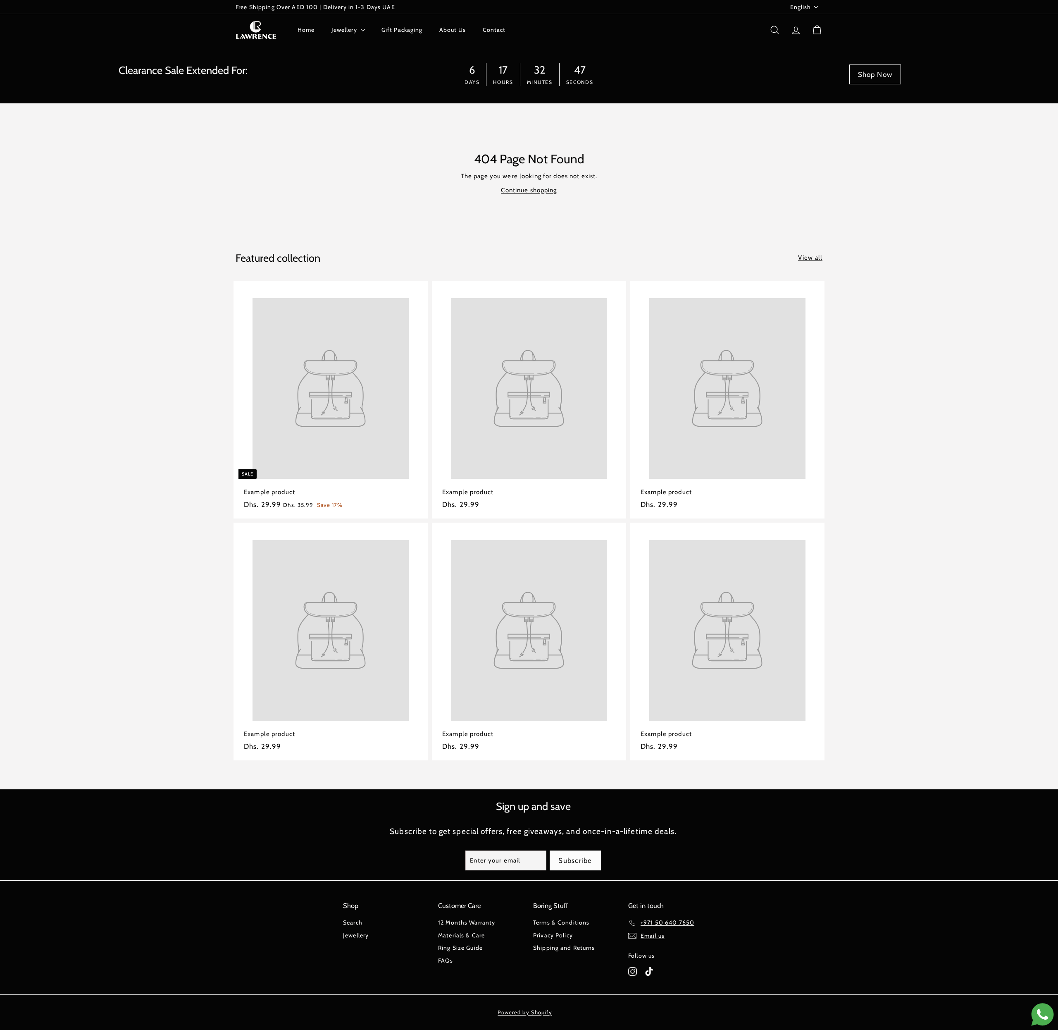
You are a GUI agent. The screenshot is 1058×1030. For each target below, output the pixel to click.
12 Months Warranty (466, 922)
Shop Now (875, 74)
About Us (452, 29)
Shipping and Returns (564, 947)
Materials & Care (461, 935)
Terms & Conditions (561, 922)
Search (352, 922)
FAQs (445, 960)
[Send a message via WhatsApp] (1042, 1014)
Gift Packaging (402, 29)
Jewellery (345, 29)
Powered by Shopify (525, 1012)
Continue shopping (529, 190)
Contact (494, 29)
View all (810, 257)
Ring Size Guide (460, 947)
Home (306, 29)
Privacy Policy (553, 935)
